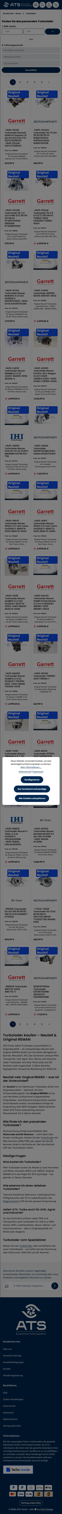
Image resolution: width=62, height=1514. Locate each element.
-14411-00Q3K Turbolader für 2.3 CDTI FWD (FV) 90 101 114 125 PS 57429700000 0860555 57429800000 (16, 218)
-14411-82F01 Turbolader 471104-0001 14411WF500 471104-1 (44, 755)
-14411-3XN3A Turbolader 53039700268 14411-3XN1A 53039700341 (44, 450)
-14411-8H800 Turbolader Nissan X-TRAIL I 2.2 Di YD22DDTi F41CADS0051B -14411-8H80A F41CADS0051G (16, 836)
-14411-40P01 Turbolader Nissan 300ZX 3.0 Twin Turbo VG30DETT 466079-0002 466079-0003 (16, 526)
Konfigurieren (32, 779)
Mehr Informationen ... (31, 767)
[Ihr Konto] (49, 5)
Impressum (8, 1412)
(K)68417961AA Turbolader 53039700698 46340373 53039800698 (41, 992)
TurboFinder (47, 1137)
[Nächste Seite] (49, 82)
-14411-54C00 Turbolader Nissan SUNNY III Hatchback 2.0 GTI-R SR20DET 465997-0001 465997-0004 (44, 602)
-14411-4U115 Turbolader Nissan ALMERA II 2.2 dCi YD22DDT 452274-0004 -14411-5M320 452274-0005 (15, 602)
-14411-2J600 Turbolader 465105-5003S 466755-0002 (44, 293)
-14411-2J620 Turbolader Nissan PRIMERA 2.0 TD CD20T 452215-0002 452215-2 (16, 373)
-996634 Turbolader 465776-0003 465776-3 (16, 989)
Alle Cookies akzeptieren (32, 798)
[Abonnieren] (54, 1285)
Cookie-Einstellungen (13, 1399)
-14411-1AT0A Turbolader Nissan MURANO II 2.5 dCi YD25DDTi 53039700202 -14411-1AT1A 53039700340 (16, 297)
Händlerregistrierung (13, 1375)
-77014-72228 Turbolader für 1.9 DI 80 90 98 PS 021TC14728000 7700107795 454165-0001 (44, 916)
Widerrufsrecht (10, 1419)
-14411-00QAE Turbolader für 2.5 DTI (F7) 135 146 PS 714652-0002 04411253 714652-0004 (43, 217)
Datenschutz (9, 1406)
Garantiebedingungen (13, 1362)
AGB (5, 1393)
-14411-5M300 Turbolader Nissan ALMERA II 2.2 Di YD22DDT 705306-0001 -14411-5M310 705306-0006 (15, 680)
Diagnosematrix (11, 1201)
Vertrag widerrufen (12, 1426)
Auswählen (31, 70)
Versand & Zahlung (12, 1355)
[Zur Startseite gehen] (17, 4)
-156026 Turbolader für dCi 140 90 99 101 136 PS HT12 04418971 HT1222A (16, 913)
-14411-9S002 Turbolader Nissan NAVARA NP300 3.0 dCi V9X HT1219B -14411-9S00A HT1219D (43, 835)
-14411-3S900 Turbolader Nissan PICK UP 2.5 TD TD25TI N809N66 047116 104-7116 (16, 451)
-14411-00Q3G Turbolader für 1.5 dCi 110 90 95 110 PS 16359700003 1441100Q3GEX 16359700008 (45, 137)
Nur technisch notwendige (32, 789)
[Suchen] (42, 5)
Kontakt (6, 1369)
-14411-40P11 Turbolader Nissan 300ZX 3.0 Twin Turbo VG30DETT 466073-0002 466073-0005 (45, 526)
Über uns (7, 1349)
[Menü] (36, 5)
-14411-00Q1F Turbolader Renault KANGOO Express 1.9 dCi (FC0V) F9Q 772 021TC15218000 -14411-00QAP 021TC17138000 (15, 138)
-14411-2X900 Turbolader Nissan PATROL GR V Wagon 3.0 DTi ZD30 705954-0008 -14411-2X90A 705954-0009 (45, 375)
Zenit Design (46, 1509)
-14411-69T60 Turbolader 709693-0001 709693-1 (44, 676)
